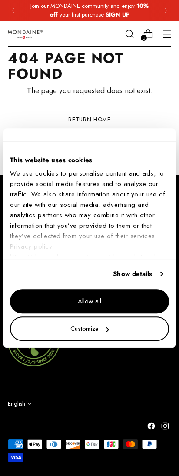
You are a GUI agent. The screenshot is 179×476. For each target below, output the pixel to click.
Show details (132, 274)
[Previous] (13, 10)
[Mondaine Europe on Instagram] (166, 428)
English (16, 403)
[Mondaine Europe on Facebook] (152, 428)
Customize (84, 328)
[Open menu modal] (167, 34)
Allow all (89, 301)
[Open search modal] (129, 34)
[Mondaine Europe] (25, 34)
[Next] (166, 10)
